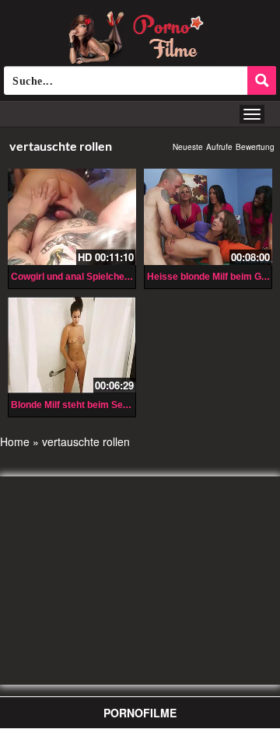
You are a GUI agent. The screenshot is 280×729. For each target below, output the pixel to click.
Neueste (188, 146)
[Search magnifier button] (261, 80)
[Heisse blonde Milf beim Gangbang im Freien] (208, 217)
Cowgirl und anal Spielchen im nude (89, 276)
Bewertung (255, 146)
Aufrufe (219, 146)
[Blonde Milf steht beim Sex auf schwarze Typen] (72, 343)
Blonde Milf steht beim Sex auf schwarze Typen (115, 404)
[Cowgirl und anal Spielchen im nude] (72, 217)
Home (15, 441)
